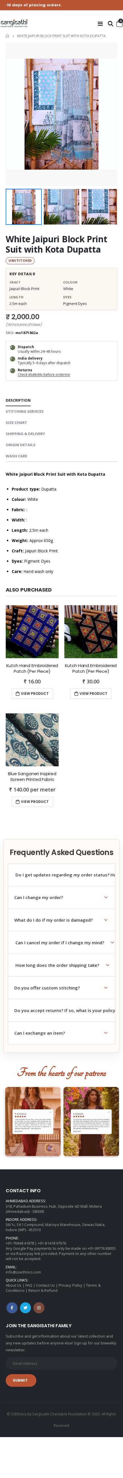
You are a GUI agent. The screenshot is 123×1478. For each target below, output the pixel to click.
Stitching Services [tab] (25, 411)
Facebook (12, 1308)
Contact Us (45, 1285)
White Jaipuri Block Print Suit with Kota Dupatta (56, 244)
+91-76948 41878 (20, 1243)
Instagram (39, 1308)
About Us (14, 1285)
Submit (20, 1380)
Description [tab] (18, 400)
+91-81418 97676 (52, 1243)
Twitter (25, 1308)
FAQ (28, 1285)
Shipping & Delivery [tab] (25, 433)
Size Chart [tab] (16, 422)
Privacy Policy (70, 1285)
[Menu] (100, 23)
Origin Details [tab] (20, 444)
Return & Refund (42, 1290)
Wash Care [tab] (16, 456)
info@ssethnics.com (23, 1272)
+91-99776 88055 (102, 1248)
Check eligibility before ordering (44, 374)
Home (8, 36)
